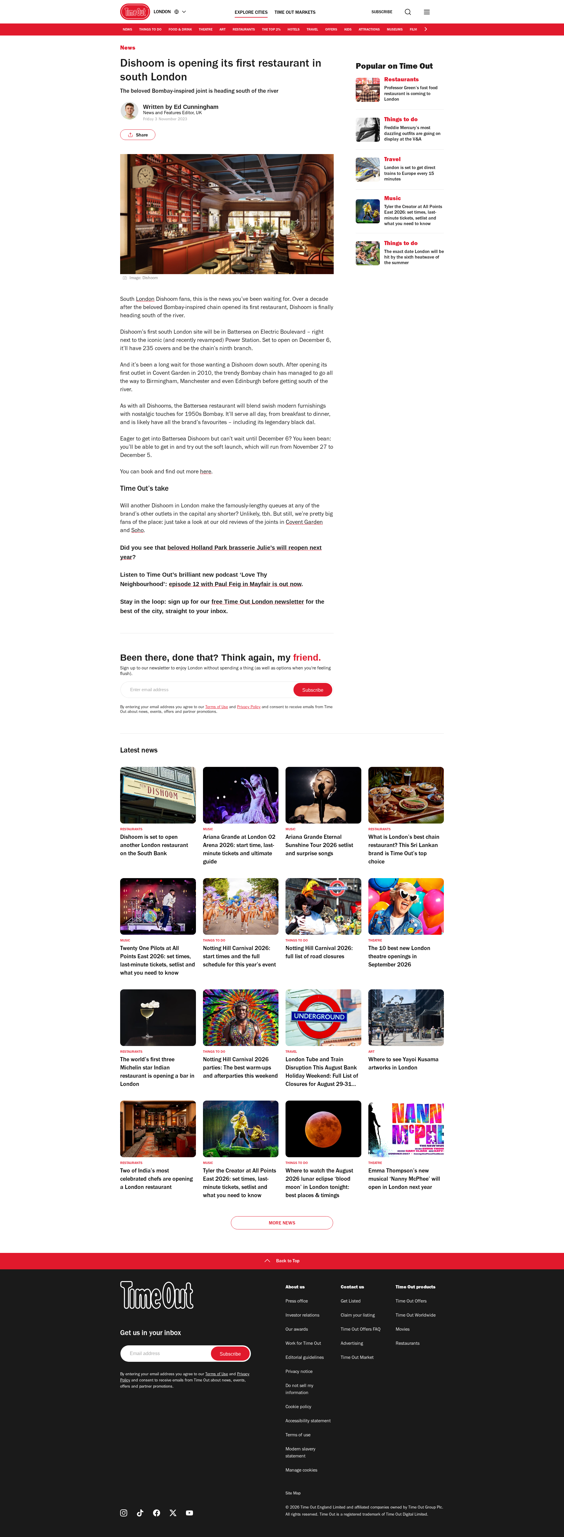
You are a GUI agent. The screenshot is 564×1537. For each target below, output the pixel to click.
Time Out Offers (411, 1301)
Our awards (297, 1329)
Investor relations (302, 1315)
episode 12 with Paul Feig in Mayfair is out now (235, 584)
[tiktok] (140, 1512)
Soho (137, 531)
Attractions (369, 30)
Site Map (293, 1494)
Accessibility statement (308, 1421)
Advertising (352, 1344)
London (145, 300)
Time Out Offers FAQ (360, 1329)
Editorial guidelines (305, 1358)
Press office (297, 1301)
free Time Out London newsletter (258, 601)
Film (413, 30)
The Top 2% (271, 30)
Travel (312, 30)
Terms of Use (216, 708)
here (205, 472)
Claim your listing (358, 1315)
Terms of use (298, 1435)
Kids (348, 30)
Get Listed (351, 1301)
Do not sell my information (299, 1390)
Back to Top (288, 1261)
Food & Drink (180, 30)
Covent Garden (304, 523)
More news (282, 1223)
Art (222, 30)
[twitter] (173, 1512)
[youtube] (189, 1512)
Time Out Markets (295, 13)
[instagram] (123, 1512)
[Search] (408, 12)
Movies (402, 1329)
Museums (395, 30)
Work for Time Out (303, 1344)
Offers (331, 30)
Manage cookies (301, 1470)
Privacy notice (299, 1372)
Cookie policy (298, 1407)
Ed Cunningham (196, 107)
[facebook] (156, 1512)
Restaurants (244, 30)
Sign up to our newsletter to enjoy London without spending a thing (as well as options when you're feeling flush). (225, 671)
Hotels (294, 30)
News (127, 30)
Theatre (205, 30)
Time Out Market (357, 1358)
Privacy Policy (249, 708)
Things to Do (150, 30)
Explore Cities (251, 13)
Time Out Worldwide (416, 1315)
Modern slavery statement (300, 1453)
